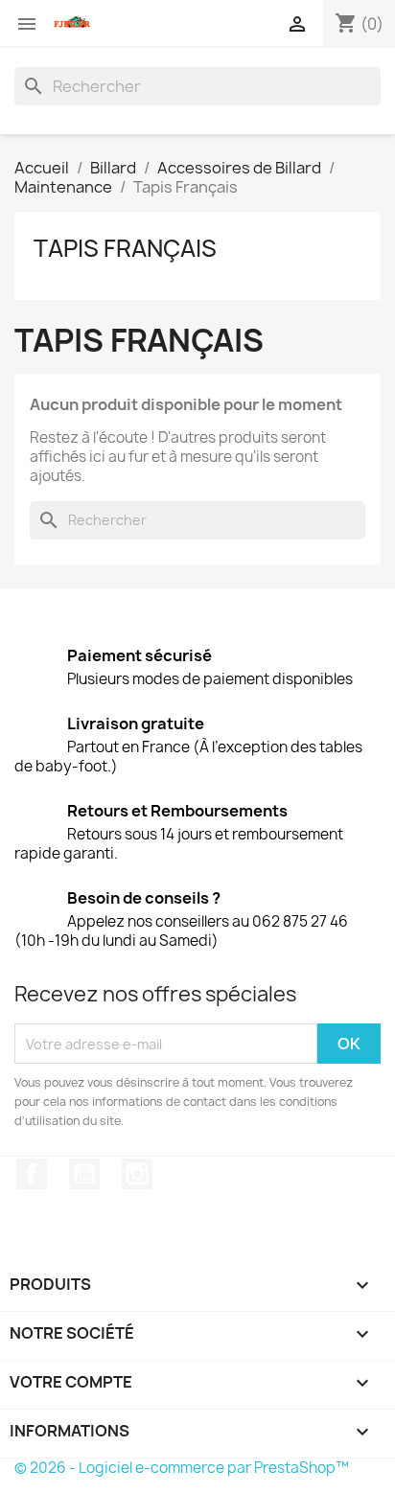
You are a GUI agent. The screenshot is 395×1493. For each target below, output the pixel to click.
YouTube (84, 1174)
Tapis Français (125, 248)
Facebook (31, 1174)
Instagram (137, 1174)
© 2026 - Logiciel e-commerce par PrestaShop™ (181, 1468)
